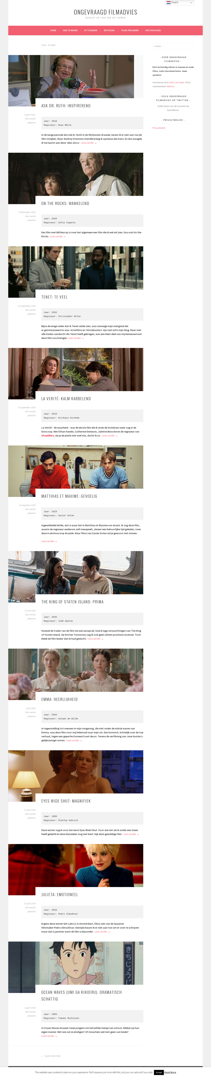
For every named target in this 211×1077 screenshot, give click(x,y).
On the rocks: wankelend (65, 203)
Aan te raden (70, 30)
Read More (170, 1072)
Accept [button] (159, 1072)
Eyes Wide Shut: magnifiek (66, 801)
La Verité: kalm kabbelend (66, 398)
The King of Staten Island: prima (72, 601)
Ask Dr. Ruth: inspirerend (66, 105)
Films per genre (130, 30)
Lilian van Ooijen (176, 82)
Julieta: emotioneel (59, 894)
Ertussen (109, 30)
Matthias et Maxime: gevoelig (69, 496)
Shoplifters (47, 435)
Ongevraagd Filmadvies (105, 11)
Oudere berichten (52, 1056)
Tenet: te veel (54, 297)
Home (53, 30)
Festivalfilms (153, 30)
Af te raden (90, 30)
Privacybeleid (158, 127)
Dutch (174, 2)
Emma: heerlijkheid (59, 699)
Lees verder (89, 142)
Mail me (170, 86)
